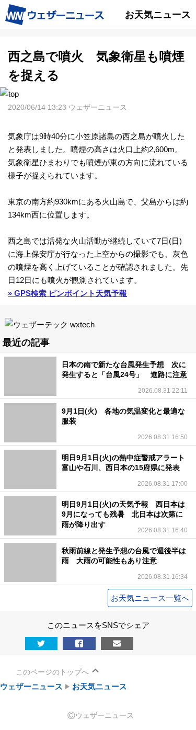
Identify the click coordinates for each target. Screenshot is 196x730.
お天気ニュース (99, 686)
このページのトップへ (52, 672)
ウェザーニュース (31, 686)
